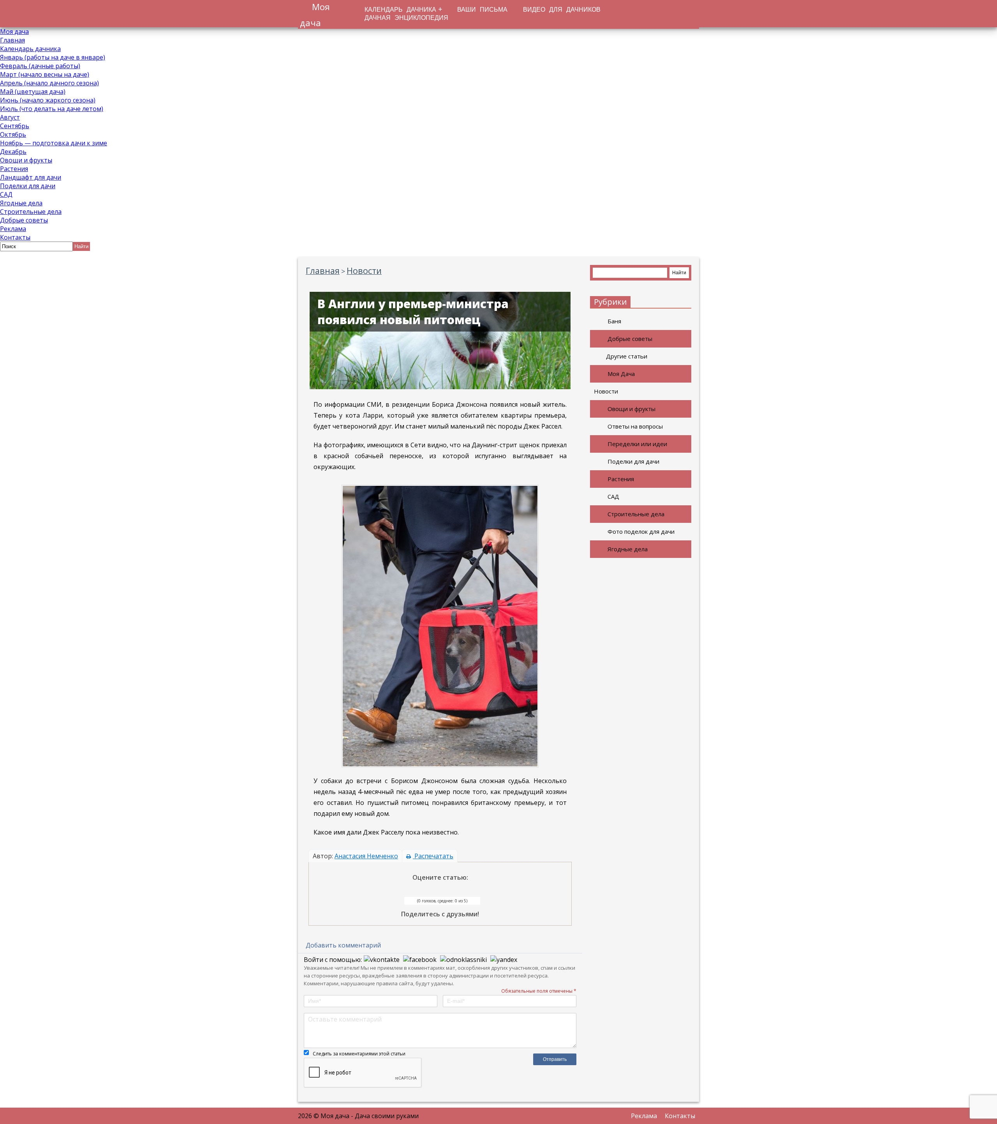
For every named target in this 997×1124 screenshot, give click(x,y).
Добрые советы (24, 220)
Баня (614, 321)
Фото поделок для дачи (641, 531)
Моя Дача (621, 374)
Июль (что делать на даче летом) (51, 108)
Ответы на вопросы (635, 426)
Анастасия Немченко (366, 856)
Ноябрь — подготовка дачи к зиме (53, 143)
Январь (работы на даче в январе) (52, 57)
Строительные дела (31, 211)
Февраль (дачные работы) (40, 66)
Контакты (15, 237)
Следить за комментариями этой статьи (359, 1053)
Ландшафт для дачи (30, 177)
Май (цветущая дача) (32, 91)
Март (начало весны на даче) (44, 74)
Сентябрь (14, 126)
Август (10, 117)
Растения (14, 168)
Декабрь (13, 151)
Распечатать (433, 856)
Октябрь (13, 134)
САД (6, 194)
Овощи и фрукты (26, 160)
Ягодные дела (21, 203)
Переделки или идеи (637, 444)
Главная (12, 40)
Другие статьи (626, 356)
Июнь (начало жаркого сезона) (47, 100)
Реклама (13, 228)
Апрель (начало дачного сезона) (49, 83)
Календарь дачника (30, 48)
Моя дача (14, 31)
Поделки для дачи (27, 186)
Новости (606, 391)
